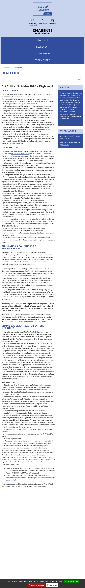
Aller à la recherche (10, 10)
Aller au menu (7, 6)
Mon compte (43, 23)
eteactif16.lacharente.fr (20, 154)
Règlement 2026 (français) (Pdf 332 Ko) (70, 137)
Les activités (42, 40)
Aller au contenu (8, 2)
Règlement (42, 46)
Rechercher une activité (33, 24)
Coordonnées (42, 53)
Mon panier (52, 23)
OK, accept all (72, 581)
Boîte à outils (42, 60)
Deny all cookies (37, 585)
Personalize (52, 585)
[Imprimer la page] (80, 79)
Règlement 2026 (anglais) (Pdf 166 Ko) (70, 144)
